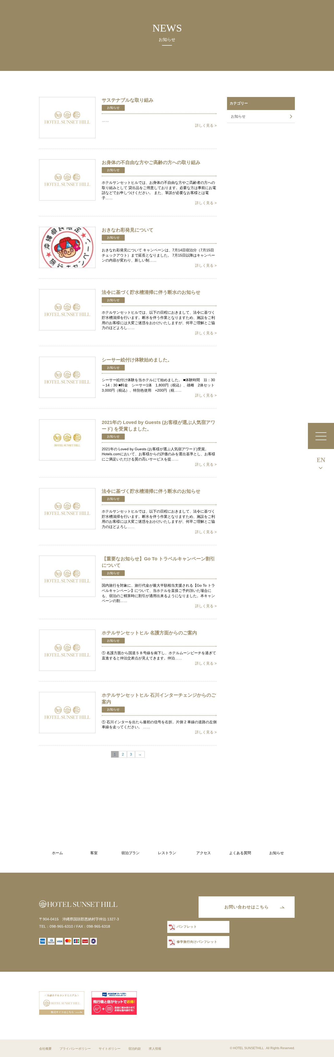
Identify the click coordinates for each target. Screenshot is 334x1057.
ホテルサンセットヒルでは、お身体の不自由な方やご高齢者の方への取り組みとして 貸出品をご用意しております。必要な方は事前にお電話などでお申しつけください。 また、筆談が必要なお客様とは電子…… (159, 192)
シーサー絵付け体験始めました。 (137, 359)
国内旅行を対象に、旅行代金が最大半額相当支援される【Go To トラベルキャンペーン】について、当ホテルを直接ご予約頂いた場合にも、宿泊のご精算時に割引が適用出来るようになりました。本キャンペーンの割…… (159, 595)
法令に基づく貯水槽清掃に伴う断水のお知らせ (151, 292)
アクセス (203, 853)
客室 (94, 853)
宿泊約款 (134, 1048)
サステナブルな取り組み (127, 100)
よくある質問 (240, 853)
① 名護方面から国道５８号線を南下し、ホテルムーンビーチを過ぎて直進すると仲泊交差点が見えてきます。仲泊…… (159, 658)
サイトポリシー (110, 1048)
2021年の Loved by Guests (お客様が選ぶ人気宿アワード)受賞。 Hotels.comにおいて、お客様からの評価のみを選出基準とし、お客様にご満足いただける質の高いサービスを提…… (159, 456)
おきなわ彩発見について (127, 230)
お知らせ (113, 108)
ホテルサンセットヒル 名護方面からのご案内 (149, 632)
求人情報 (155, 1048)
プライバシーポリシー (75, 1048)
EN (321, 460)
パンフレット (187, 927)
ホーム (57, 853)
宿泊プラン (130, 853)
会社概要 (45, 1048)
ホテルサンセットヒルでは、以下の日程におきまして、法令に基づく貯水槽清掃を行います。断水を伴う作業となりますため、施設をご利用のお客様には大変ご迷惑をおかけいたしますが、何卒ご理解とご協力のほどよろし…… (159, 322)
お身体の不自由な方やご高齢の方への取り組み (151, 162)
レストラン (167, 853)
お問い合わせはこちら (246, 907)
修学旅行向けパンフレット (197, 942)
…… (159, 122)
